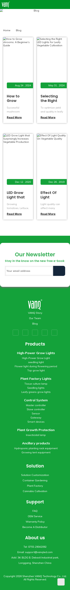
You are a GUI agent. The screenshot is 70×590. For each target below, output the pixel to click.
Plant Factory (35, 485)
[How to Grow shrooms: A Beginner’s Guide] (18, 65)
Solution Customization (35, 475)
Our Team (35, 318)
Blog (35, 323)
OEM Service (35, 516)
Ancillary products (36, 443)
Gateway (36, 417)
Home (6, 30)
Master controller (36, 405)
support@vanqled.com (39, 552)
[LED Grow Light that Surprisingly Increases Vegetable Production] (18, 161)
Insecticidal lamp (36, 435)
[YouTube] (35, 332)
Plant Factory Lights (35, 379)
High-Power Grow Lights (36, 353)
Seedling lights (36, 387)
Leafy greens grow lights (36, 392)
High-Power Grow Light (36, 358)
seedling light (36, 362)
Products (35, 344)
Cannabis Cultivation (35, 491)
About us (35, 538)
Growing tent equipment (36, 452)
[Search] (61, 4)
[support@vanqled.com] (67, 4)
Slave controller (36, 409)
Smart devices (36, 421)
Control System (36, 400)
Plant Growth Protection (36, 430)
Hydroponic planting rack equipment (36, 448)
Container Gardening (35, 480)
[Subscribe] (59, 271)
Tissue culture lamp (35, 383)
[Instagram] (44, 332)
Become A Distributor (35, 527)
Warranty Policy (35, 521)
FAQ (35, 511)
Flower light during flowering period (36, 366)
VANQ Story (35, 312)
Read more (14, 117)
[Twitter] (25, 332)
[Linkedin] (54, 332)
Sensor (36, 413)
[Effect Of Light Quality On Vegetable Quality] (51, 161)
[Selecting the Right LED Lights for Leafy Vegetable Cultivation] (51, 65)
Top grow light (36, 370)
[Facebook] (15, 332)
